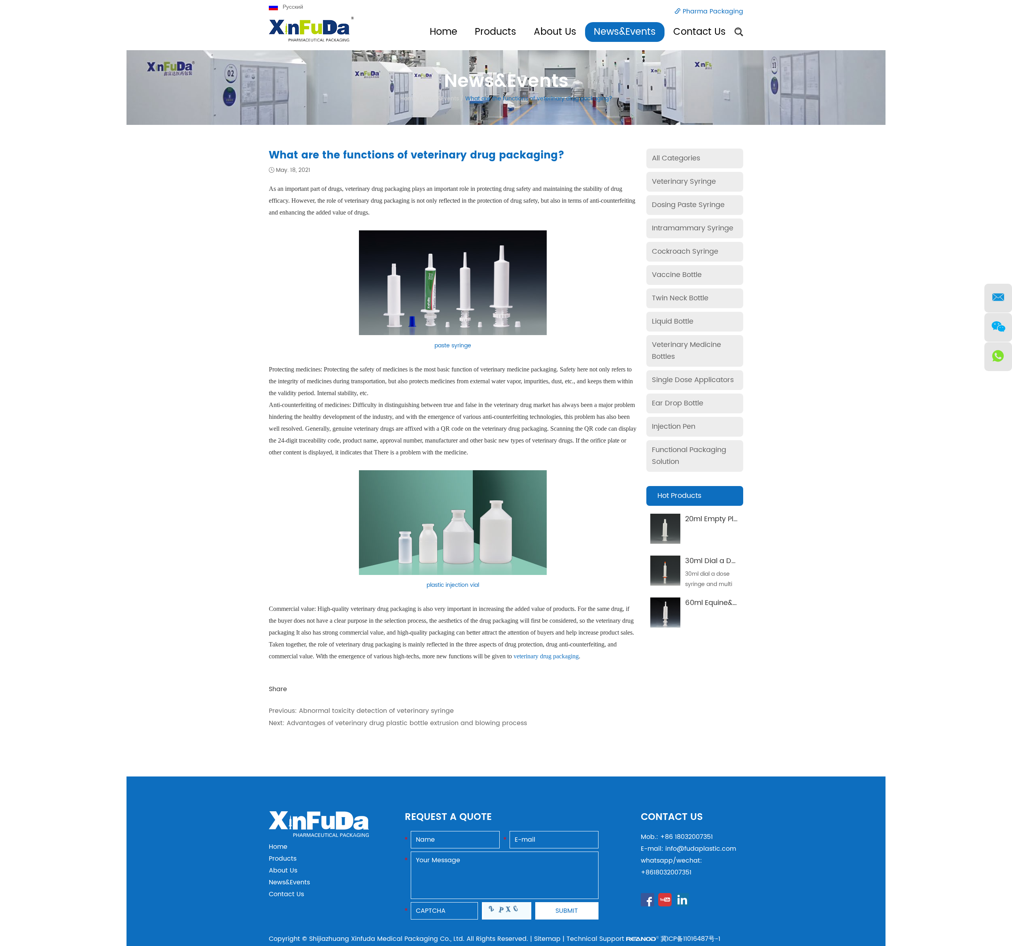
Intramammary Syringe (692, 228)
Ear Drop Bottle (677, 403)
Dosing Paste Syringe (688, 205)
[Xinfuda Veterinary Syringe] (311, 33)
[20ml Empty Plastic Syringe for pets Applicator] (665, 529)
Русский (293, 6)
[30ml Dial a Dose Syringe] (665, 571)
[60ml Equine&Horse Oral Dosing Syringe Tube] (665, 612)
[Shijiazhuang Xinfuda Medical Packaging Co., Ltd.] (319, 835)
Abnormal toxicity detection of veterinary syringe (376, 711)
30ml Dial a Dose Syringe (728, 561)
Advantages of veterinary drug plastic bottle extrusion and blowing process (407, 723)
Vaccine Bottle (677, 275)
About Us (555, 32)
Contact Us (699, 32)
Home (443, 32)
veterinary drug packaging (546, 656)
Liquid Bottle (672, 321)
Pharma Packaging (713, 11)
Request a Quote (448, 817)
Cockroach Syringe (685, 251)
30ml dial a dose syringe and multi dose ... (708, 584)
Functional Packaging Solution (689, 455)
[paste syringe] (453, 333)
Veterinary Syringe (684, 181)
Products (495, 32)
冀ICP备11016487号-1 (690, 939)
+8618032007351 (666, 872)
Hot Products (679, 495)
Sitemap (547, 939)
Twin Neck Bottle (680, 298)
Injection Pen (673, 426)
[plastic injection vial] (453, 573)
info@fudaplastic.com (700, 849)
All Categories (676, 158)
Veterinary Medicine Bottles (686, 350)
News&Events (625, 32)
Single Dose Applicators (693, 380)
